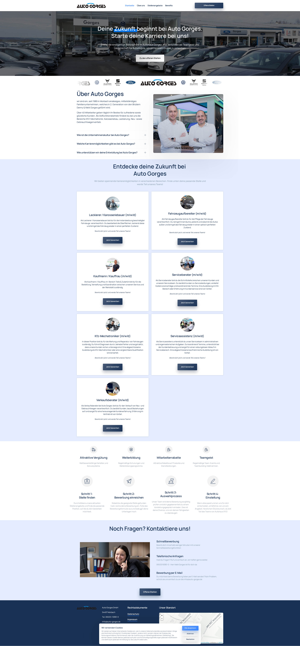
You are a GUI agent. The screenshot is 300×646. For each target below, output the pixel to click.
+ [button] (162, 615)
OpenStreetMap (204, 642)
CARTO (220, 642)
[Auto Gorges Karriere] (91, 5)
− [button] (162, 618)
